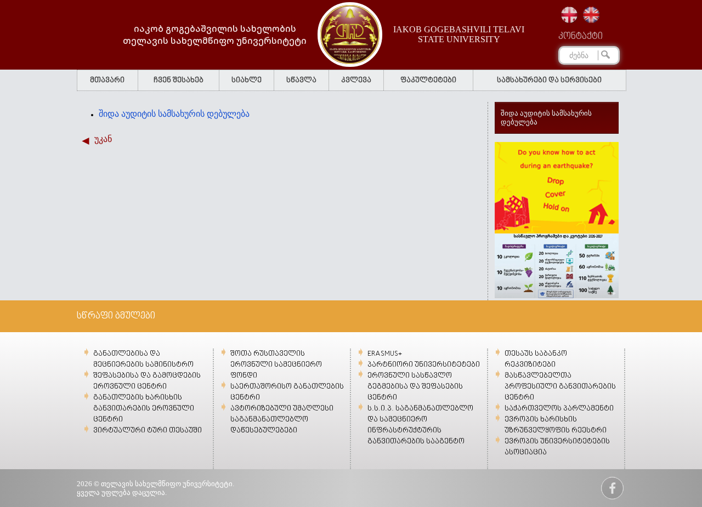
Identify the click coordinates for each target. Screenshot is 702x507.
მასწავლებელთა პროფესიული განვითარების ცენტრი (560, 386)
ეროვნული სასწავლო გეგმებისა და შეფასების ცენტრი (415, 386)
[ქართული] (569, 15)
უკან (103, 139)
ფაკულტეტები (428, 80)
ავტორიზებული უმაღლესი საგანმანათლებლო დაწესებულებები (281, 419)
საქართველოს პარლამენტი (559, 408)
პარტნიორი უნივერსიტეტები (423, 364)
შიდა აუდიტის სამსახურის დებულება (174, 113)
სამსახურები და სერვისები (549, 80)
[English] (591, 15)
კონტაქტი (580, 37)
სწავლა (301, 80)
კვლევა (356, 80)
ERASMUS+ (384, 353)
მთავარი (107, 80)
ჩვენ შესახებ (178, 80)
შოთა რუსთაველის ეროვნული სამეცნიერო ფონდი (276, 364)
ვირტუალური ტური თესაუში (147, 430)
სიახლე (246, 80)
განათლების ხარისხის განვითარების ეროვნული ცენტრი (143, 408)
